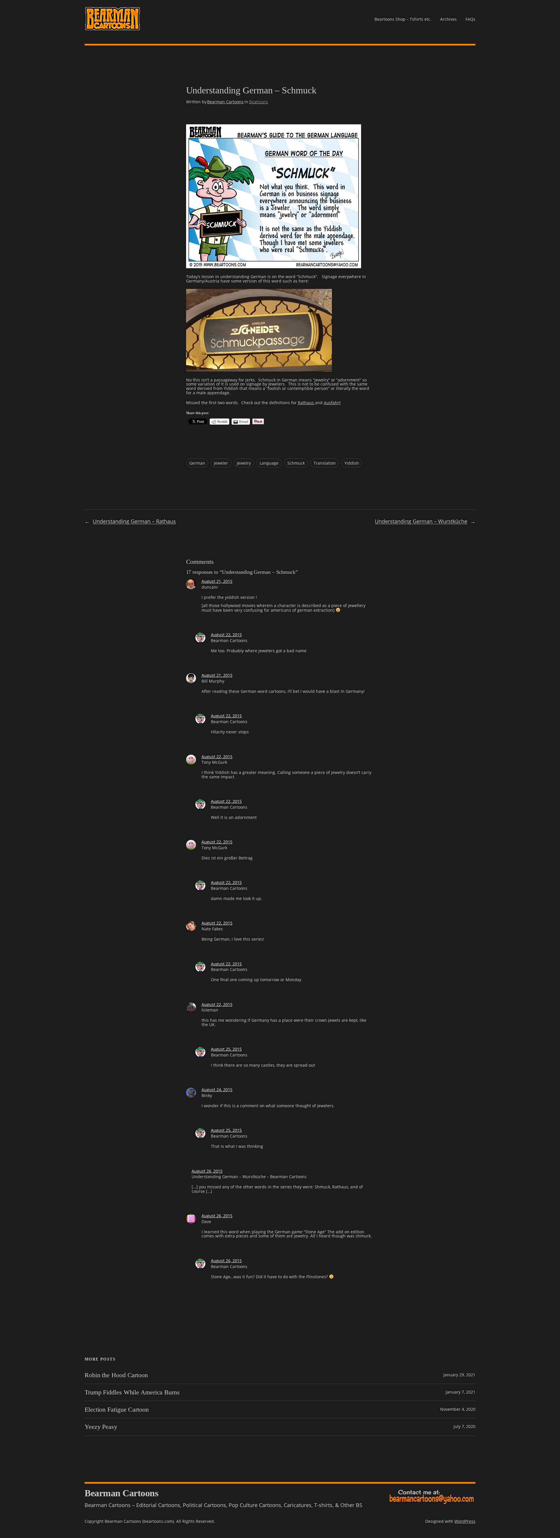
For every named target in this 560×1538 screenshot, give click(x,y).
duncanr (210, 587)
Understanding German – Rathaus (134, 521)
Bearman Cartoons (225, 101)
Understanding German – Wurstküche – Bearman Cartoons (249, 1176)
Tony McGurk (214, 762)
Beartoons (258, 101)
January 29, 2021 (459, 1374)
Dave (206, 1221)
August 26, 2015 (207, 1171)
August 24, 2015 (217, 1089)
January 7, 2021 (460, 1392)
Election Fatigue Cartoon (117, 1409)
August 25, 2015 (226, 1049)
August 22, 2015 (226, 634)
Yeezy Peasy (101, 1426)
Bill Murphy (213, 681)
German (197, 463)
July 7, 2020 (464, 1426)
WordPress (464, 1521)
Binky (207, 1095)
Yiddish (351, 463)
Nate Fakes (212, 929)
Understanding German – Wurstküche (421, 521)
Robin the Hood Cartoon (116, 1375)
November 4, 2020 (457, 1409)
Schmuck (296, 463)
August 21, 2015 (217, 581)
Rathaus (306, 402)
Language (269, 463)
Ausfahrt (332, 402)
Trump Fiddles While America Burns (132, 1392)
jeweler (221, 463)
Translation (325, 463)
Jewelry (244, 463)
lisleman (210, 1010)
